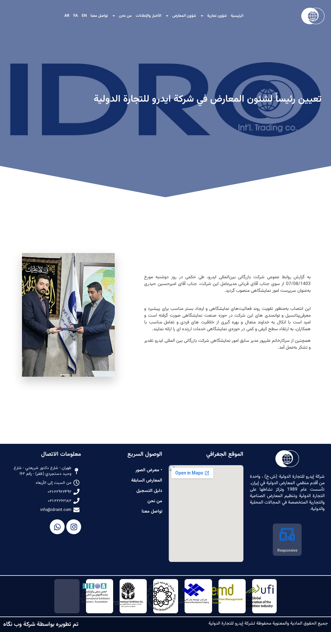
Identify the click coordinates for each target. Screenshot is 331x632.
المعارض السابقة (146, 480)
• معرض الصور (148, 470)
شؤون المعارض (184, 16)
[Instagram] (73, 526)
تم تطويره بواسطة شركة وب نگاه (41, 624)
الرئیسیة (237, 16)
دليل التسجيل (149, 490)
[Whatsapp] (57, 526)
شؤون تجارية (217, 16)
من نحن (125, 16)
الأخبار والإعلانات (148, 16)
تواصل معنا (99, 16)
